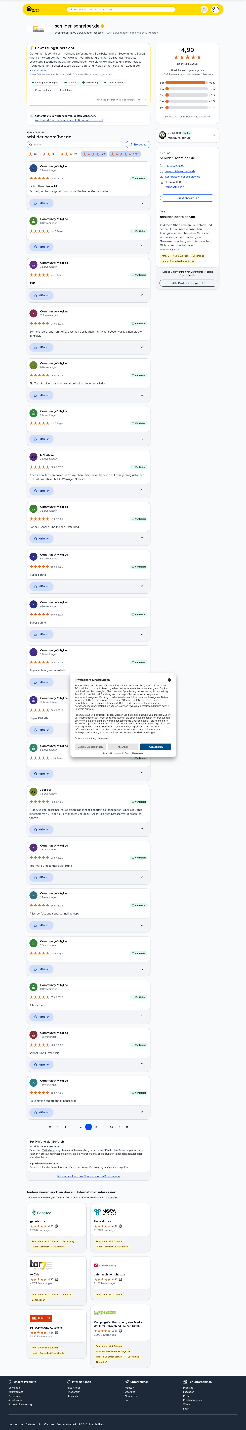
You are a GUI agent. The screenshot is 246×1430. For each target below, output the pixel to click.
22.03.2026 (57, 802)
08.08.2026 (57, 710)
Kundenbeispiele (192, 1400)
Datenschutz (33, 1424)
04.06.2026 (57, 323)
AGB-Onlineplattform (92, 1424)
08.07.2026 (57, 178)
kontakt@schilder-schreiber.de (182, 176)
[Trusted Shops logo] (34, 9)
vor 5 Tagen (57, 423)
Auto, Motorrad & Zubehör (175, 256)
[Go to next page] (119, 1127)
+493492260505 (174, 165)
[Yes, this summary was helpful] (139, 100)
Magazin (129, 1387)
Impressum (16, 1424)
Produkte (188, 1387)
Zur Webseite (186, 198)
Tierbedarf (101, 1362)
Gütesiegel (14, 1387)
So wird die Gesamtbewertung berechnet (188, 116)
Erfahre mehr (112, 1197)
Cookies (49, 1424)
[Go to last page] (127, 1127)
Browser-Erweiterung (20, 1404)
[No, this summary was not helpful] (145, 100)
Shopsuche (73, 1396)
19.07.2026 (57, 1093)
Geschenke (198, 256)
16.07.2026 (57, 905)
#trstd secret (16, 1400)
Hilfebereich (73, 1391)
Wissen (187, 1404)
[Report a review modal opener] (142, 203)
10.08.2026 (57, 566)
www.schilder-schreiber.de (180, 171)
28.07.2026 (57, 662)
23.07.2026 (57, 857)
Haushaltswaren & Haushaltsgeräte (113, 1351)
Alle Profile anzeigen (186, 283)
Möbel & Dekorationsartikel (109, 1356)
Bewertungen (16, 1396)
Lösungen (188, 1391)
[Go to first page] (50, 1127)
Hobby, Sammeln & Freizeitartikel (178, 261)
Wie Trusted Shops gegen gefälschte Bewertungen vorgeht (69, 120)
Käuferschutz (16, 1391)
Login (186, 1408)
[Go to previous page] (57, 1127)
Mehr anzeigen (174, 186)
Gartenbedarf (38, 1300)
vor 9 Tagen (57, 953)
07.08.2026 (57, 997)
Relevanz (140, 144)
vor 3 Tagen (57, 231)
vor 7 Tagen (57, 758)
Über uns (130, 1391)
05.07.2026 (57, 375)
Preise (186, 1396)
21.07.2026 (57, 519)
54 (111, 1127)
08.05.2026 (57, 467)
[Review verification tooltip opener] (102, 26)
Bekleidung (68, 1241)
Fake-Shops (73, 1387)
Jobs (128, 1400)
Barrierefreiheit (66, 1424)
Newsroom (131, 1396)
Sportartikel (133, 1356)
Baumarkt (67, 1294)
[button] (204, 9)
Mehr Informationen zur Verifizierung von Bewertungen (88, 1176)
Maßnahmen (48, 1150)
